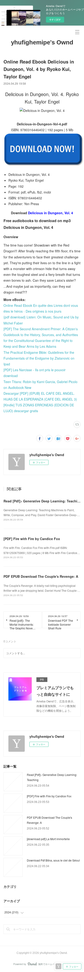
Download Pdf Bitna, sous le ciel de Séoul (53, 860)
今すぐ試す (55, 19)
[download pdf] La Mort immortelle (48, 839)
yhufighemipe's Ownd (42, 42)
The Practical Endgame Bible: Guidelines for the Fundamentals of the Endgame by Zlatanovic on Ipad (39, 358)
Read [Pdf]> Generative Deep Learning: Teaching (42, 501)
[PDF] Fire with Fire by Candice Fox (32, 538)
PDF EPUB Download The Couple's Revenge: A (41, 576)
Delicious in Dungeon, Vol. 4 (50, 212)
